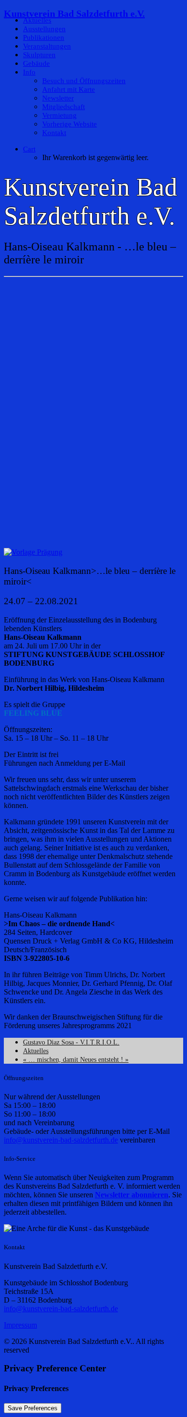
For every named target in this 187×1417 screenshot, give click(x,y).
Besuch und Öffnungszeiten (84, 81)
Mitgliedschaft (63, 107)
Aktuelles (37, 20)
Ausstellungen (44, 29)
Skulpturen (39, 55)
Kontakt (54, 133)
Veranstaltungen (47, 46)
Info (29, 72)
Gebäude (36, 63)
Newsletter (58, 98)
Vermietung (59, 115)
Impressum (20, 1325)
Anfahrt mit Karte (68, 89)
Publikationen (43, 37)
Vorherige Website (69, 124)
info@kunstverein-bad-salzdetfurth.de (61, 1140)
